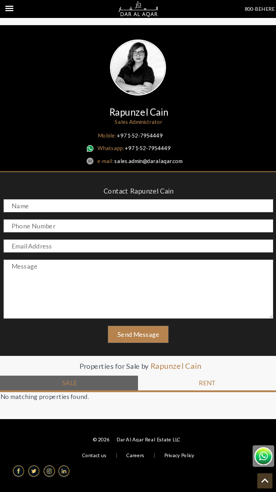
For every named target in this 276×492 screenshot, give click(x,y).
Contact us (94, 455)
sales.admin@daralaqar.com (139, 161)
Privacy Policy (179, 455)
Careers (135, 455)
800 (248, 8)
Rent (207, 383)
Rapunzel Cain (138, 112)
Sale (69, 383)
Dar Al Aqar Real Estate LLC (148, 439)
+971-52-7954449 (129, 135)
